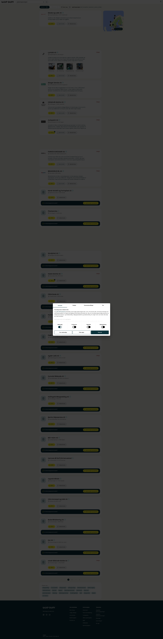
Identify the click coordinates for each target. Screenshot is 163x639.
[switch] (74, 327)
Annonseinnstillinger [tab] (88, 305)
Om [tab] (103, 305)
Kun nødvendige (63, 332)
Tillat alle (100, 332)
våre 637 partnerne (61, 311)
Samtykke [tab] (60, 305)
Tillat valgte (81, 332)
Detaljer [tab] (74, 305)
